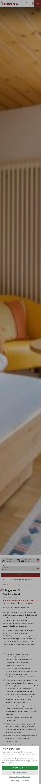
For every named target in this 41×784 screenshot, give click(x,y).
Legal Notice (25, 781)
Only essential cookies (19, 772)
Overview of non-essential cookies (19, 777)
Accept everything (18, 768)
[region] (20, 757)
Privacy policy (15, 781)
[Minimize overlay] (36, 749)
